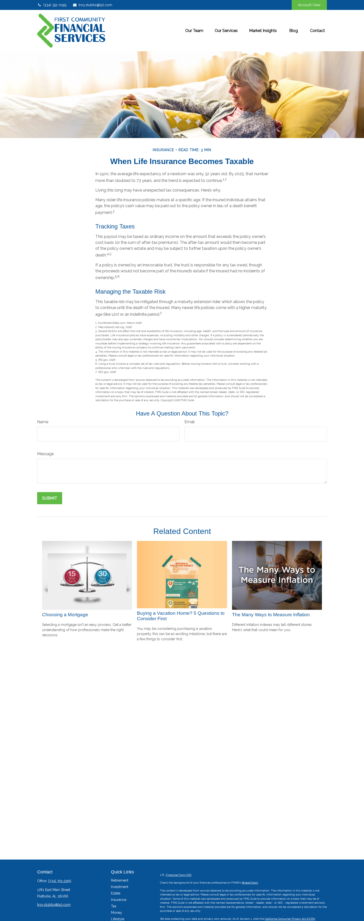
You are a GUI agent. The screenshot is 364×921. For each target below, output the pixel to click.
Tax (113, 906)
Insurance (118, 900)
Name (42, 421)
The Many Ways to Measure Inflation (271, 614)
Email (189, 421)
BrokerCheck (250, 882)
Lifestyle (117, 919)
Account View (309, 5)
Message (45, 453)
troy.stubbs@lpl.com (95, 5)
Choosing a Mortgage (65, 614)
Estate (115, 893)
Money (116, 913)
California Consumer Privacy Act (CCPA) (290, 919)
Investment (119, 887)
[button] (194, 30)
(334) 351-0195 (54, 5)
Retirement (119, 880)
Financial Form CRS (178, 875)
